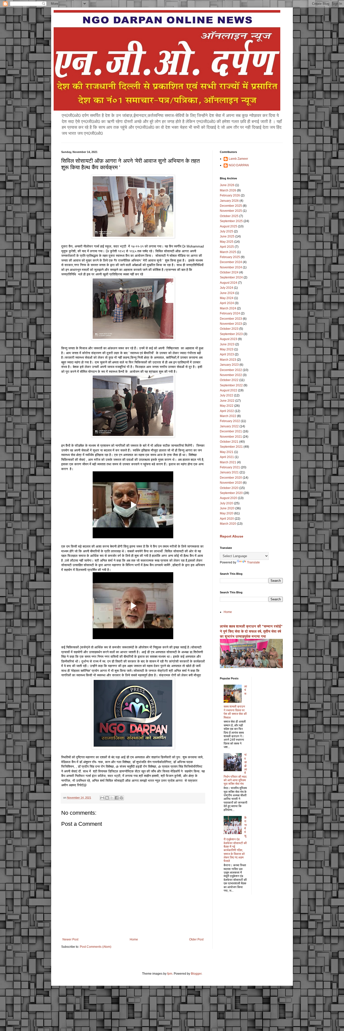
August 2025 (228, 226)
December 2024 (231, 262)
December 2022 (231, 370)
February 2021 (230, 467)
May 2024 (226, 298)
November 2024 (231, 267)
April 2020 (227, 518)
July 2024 (226, 288)
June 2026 (227, 185)
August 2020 (228, 498)
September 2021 (231, 446)
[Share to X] (111, 797)
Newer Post (70, 939)
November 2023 (231, 323)
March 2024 (228, 308)
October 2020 (229, 488)
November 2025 (231, 211)
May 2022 (226, 405)
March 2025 (228, 252)
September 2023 (231, 334)
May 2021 (226, 452)
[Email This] (102, 797)
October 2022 (229, 380)
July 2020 (226, 503)
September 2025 (231, 221)
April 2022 (227, 411)
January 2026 (229, 200)
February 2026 (230, 195)
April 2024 (227, 303)
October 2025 (229, 216)
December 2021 (231, 431)
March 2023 (228, 359)
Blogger (196, 973)
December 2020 (231, 477)
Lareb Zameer (238, 158)
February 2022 (230, 421)
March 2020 (228, 523)
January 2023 (229, 364)
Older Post (196, 939)
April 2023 (227, 354)
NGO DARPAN (239, 165)
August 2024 (228, 282)
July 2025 (226, 231)
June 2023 (227, 344)
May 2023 (226, 349)
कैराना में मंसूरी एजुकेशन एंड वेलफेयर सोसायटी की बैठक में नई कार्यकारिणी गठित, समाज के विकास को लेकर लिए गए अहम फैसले (235, 839)
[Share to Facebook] (116, 797)
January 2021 (229, 472)
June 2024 (227, 293)
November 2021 (231, 436)
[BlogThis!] (107, 797)
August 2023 (228, 339)
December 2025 (231, 206)
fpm (169, 973)
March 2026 (228, 190)
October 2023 (229, 329)
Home (134, 939)
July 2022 (226, 395)
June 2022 (227, 400)
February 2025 (230, 257)
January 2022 (229, 426)
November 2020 (231, 482)
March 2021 (228, 462)
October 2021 (229, 441)
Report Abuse (231, 536)
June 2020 (227, 508)
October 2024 (229, 272)
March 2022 (228, 416)
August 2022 (228, 390)
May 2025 (226, 241)
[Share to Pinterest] (121, 797)
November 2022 (231, 375)
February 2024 (230, 313)
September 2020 (231, 493)
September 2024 (231, 277)
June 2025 (227, 236)
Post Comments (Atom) (95, 946)
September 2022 (231, 385)
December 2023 (231, 318)
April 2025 (227, 247)
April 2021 (227, 457)
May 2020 (226, 513)
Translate (253, 562)
